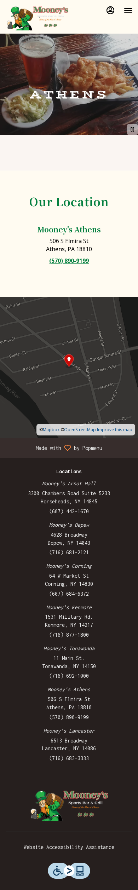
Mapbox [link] (51, 430)
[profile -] (110, 10)
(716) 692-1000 (69, 676)
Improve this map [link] (114, 430)
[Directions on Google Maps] (69, 367)
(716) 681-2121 (69, 552)
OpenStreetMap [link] (80, 430)
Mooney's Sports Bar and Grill (69, 805)
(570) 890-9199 (69, 717)
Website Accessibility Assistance (69, 847)
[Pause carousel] (132, 129)
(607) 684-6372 (69, 594)
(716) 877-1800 (69, 635)
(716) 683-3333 (69, 758)
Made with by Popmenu (53, 447)
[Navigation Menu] (128, 11)
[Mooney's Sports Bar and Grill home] (37, 18)
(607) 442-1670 (69, 511)
